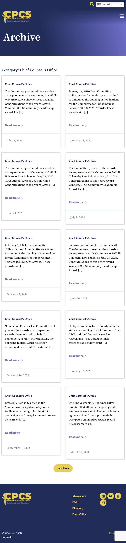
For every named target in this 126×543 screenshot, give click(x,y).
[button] (63, 468)
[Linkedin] (103, 496)
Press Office (79, 514)
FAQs (75, 502)
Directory (77, 508)
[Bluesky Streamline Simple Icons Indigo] (110, 496)
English (106, 4)
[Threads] (118, 496)
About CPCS (79, 496)
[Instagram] (103, 502)
